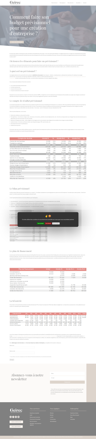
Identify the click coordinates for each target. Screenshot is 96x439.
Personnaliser (56, 223)
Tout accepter (41, 223)
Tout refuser (48, 223)
